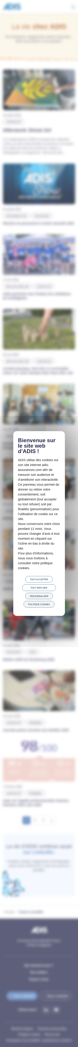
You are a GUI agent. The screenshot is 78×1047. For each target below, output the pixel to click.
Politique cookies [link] (39, 604)
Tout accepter (39, 579)
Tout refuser (38, 588)
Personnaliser (39, 596)
